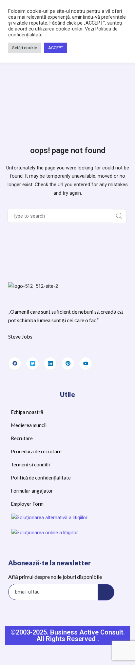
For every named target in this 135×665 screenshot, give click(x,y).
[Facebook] (14, 363)
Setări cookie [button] (24, 47)
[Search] (119, 216)
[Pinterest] (67, 363)
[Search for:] (61, 216)
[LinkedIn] (50, 363)
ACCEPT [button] (55, 47)
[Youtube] (85, 363)
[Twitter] (32, 363)
